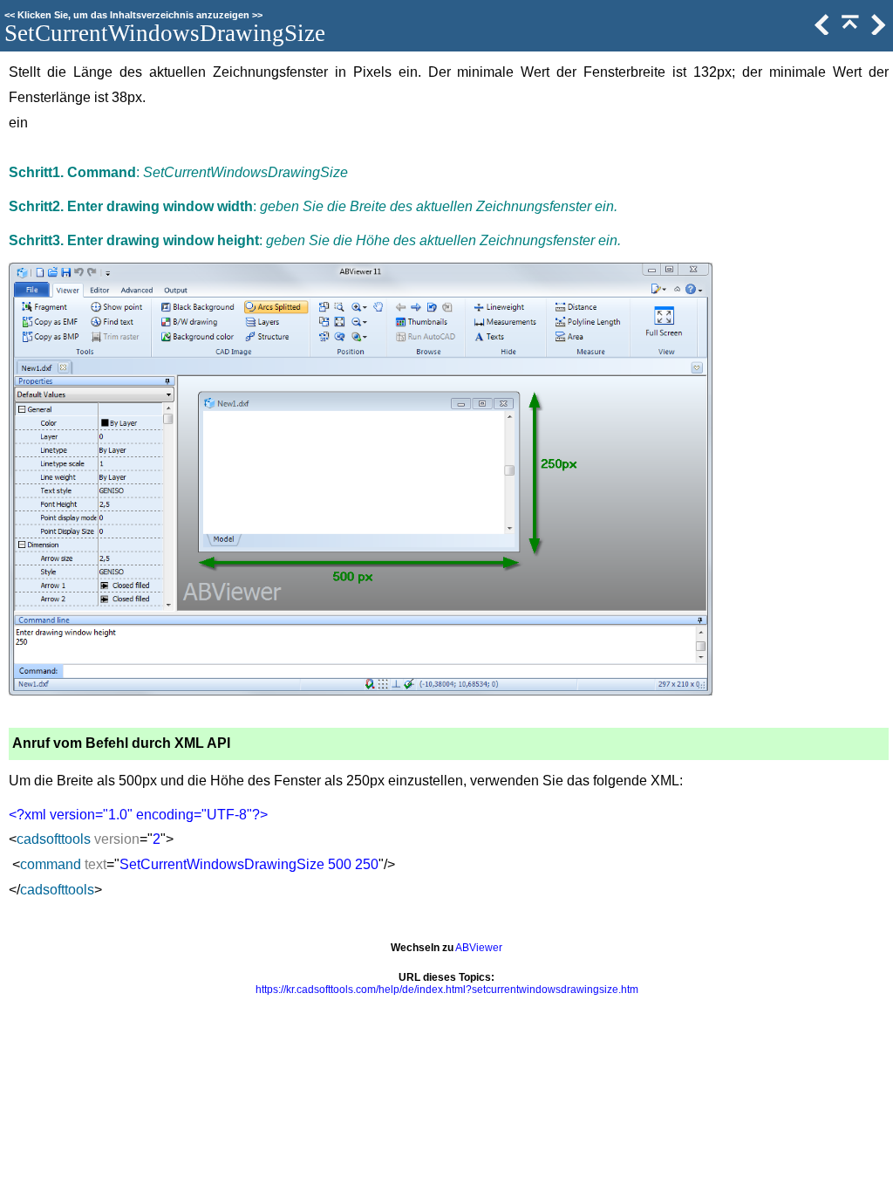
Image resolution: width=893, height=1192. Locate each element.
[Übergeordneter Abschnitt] (848, 31)
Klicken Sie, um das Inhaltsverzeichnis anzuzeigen (133, 15)
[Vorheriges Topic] (820, 31)
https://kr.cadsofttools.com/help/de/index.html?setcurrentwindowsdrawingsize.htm (447, 989)
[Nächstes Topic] (876, 31)
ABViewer (478, 948)
